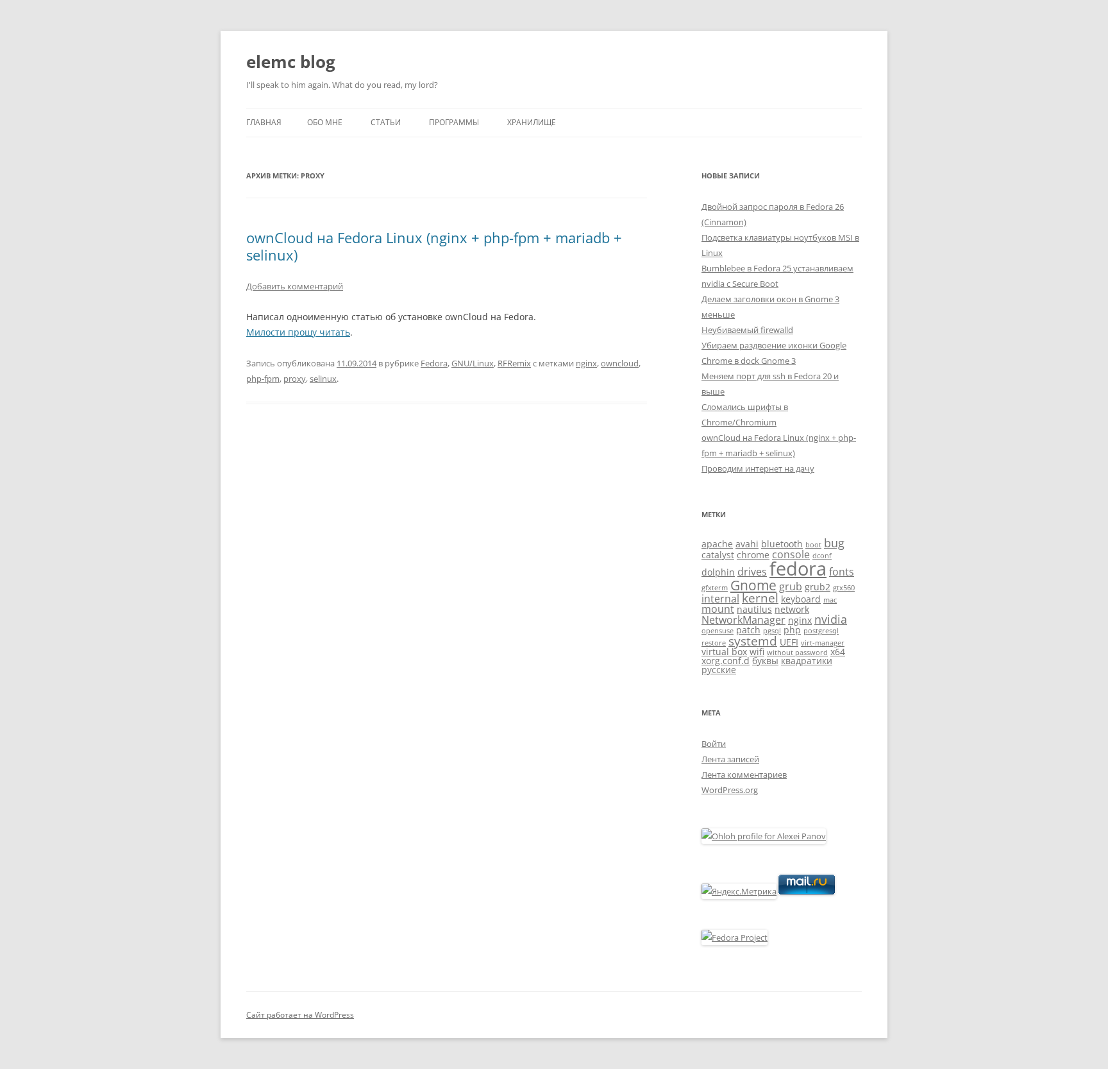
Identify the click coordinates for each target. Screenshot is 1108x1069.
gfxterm (714, 587)
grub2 (817, 587)
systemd (752, 640)
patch (748, 630)
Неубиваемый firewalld (747, 330)
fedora (798, 568)
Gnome (753, 585)
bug (834, 543)
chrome (753, 555)
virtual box (724, 652)
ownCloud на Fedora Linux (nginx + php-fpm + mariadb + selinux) (434, 246)
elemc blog (290, 61)
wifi (757, 652)
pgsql (772, 630)
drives (752, 572)
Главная (263, 122)
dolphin (718, 572)
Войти (713, 743)
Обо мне (324, 122)
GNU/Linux (472, 363)
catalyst (717, 555)
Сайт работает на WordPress (300, 1014)
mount (717, 609)
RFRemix (514, 363)
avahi (747, 544)
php (792, 630)
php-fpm (263, 378)
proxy (294, 378)
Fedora (434, 363)
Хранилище (531, 122)
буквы (765, 660)
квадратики (806, 660)
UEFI (789, 642)
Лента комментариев (744, 774)
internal (720, 599)
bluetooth (782, 544)
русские (718, 669)
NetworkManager (743, 620)
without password (797, 652)
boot (813, 544)
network (792, 609)
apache (717, 544)
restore (713, 642)
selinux (323, 378)
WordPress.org (729, 790)
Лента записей (730, 759)
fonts (841, 572)
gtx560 (844, 587)
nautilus (754, 609)
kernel (760, 597)
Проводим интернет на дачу (757, 468)
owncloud (620, 363)
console (791, 554)
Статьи (386, 122)
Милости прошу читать (298, 332)
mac (830, 599)
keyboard (801, 599)
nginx (586, 363)
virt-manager (822, 642)
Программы (454, 122)
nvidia (830, 619)
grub (790, 586)
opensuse (717, 630)
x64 (837, 652)
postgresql (821, 630)
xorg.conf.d (725, 660)
